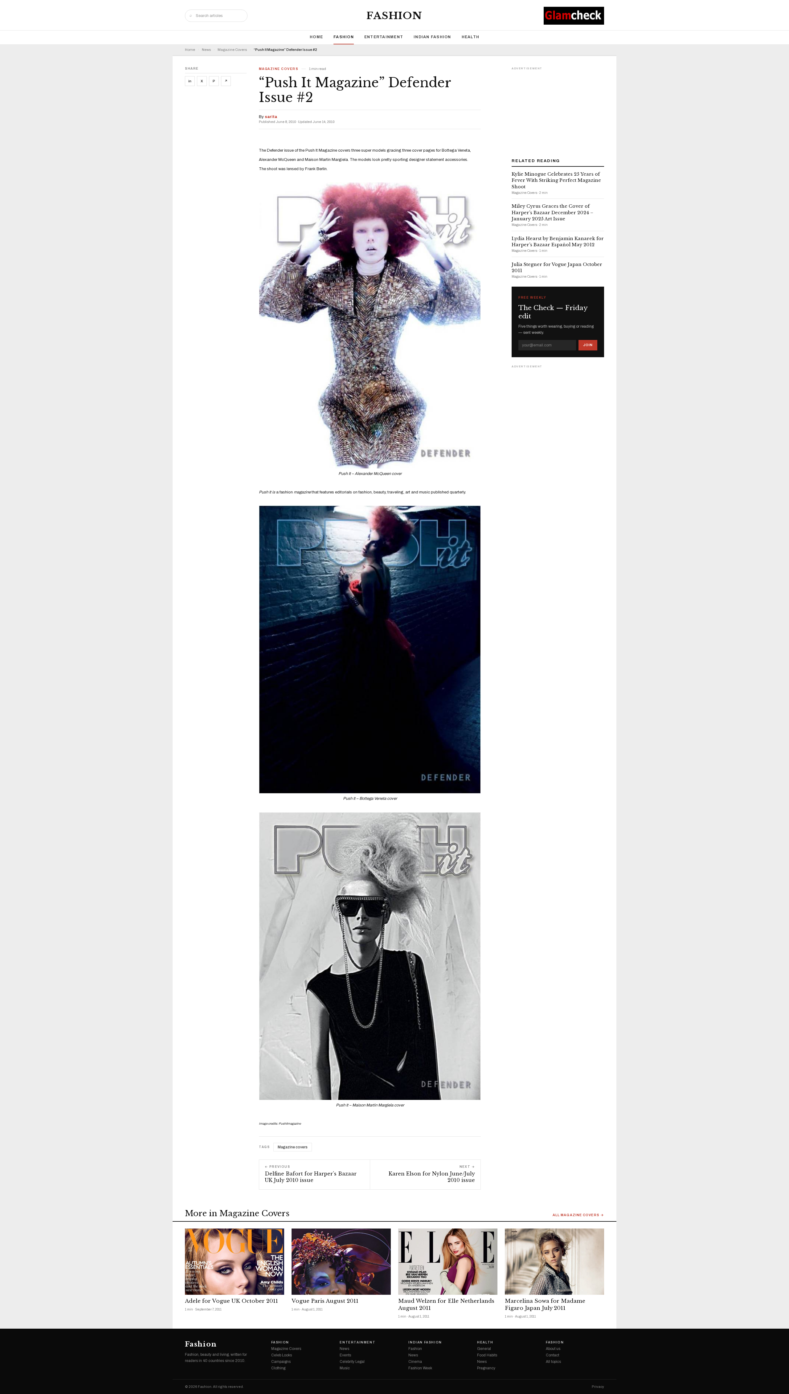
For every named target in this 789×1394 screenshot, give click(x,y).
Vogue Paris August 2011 (325, 1301)
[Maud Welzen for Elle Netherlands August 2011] (447, 1261)
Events (345, 1355)
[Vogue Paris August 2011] (341, 1261)
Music (345, 1368)
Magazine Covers (232, 49)
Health (471, 37)
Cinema (415, 1361)
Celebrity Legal (352, 1361)
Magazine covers (293, 1147)
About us (553, 1349)
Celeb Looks (281, 1355)
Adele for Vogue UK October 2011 (231, 1301)
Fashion (394, 16)
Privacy (598, 1386)
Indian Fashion (432, 37)
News (206, 49)
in (189, 81)
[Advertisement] (558, 110)
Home (316, 37)
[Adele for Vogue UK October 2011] (234, 1261)
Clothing (278, 1368)
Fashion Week (420, 1368)
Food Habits (487, 1355)
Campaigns (281, 1361)
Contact (552, 1355)
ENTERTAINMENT (383, 37)
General (484, 1349)
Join (588, 345)
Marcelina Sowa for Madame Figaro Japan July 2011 (545, 1304)
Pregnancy (486, 1368)
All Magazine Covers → (578, 1215)
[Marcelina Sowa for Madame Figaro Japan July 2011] (554, 1261)
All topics (553, 1361)
